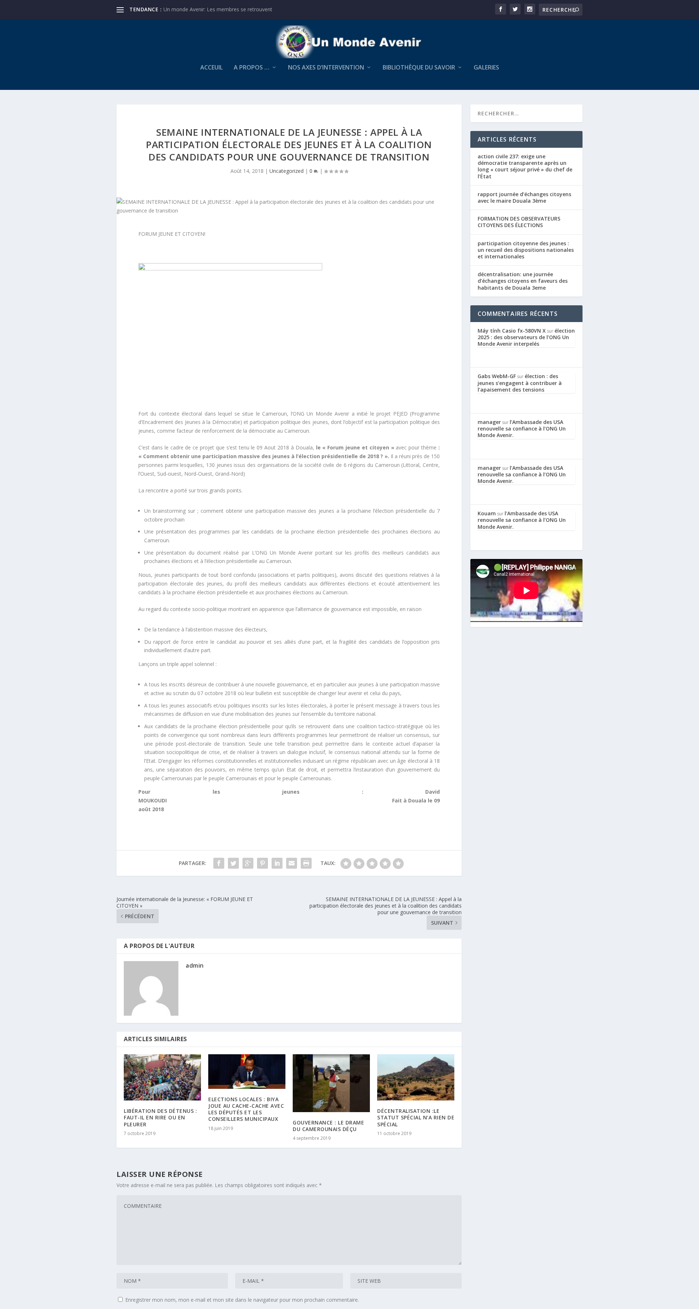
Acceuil (211, 67)
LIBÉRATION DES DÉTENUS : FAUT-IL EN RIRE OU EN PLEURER (160, 1117)
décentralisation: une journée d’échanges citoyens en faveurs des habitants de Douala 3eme (523, 281)
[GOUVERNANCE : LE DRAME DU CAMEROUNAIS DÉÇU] (331, 1083)
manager (489, 422)
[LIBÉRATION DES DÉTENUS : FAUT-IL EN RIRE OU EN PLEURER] (162, 1077)
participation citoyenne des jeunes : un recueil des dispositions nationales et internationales (526, 250)
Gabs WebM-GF (497, 376)
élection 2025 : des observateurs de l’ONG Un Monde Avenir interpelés (526, 337)
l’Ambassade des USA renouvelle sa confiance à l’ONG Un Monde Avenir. (522, 429)
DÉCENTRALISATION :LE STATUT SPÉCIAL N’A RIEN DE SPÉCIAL (415, 1117)
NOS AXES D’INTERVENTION (326, 67)
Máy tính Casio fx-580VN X (512, 330)
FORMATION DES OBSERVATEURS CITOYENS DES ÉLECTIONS (519, 222)
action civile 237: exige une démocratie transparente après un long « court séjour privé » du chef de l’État (525, 166)
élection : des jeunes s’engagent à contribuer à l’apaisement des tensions (520, 383)
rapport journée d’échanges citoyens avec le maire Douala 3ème (524, 197)
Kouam (487, 513)
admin (195, 965)
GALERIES (486, 67)
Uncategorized (286, 170)
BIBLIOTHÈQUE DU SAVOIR (419, 67)
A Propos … (251, 67)
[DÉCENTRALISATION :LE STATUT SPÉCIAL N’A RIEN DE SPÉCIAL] (415, 1077)
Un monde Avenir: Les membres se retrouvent (217, 9)
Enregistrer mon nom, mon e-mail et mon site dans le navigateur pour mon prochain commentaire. (242, 1299)
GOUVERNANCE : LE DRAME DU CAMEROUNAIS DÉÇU (328, 1126)
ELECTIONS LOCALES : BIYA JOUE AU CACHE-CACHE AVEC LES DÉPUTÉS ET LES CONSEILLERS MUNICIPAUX (246, 1109)
